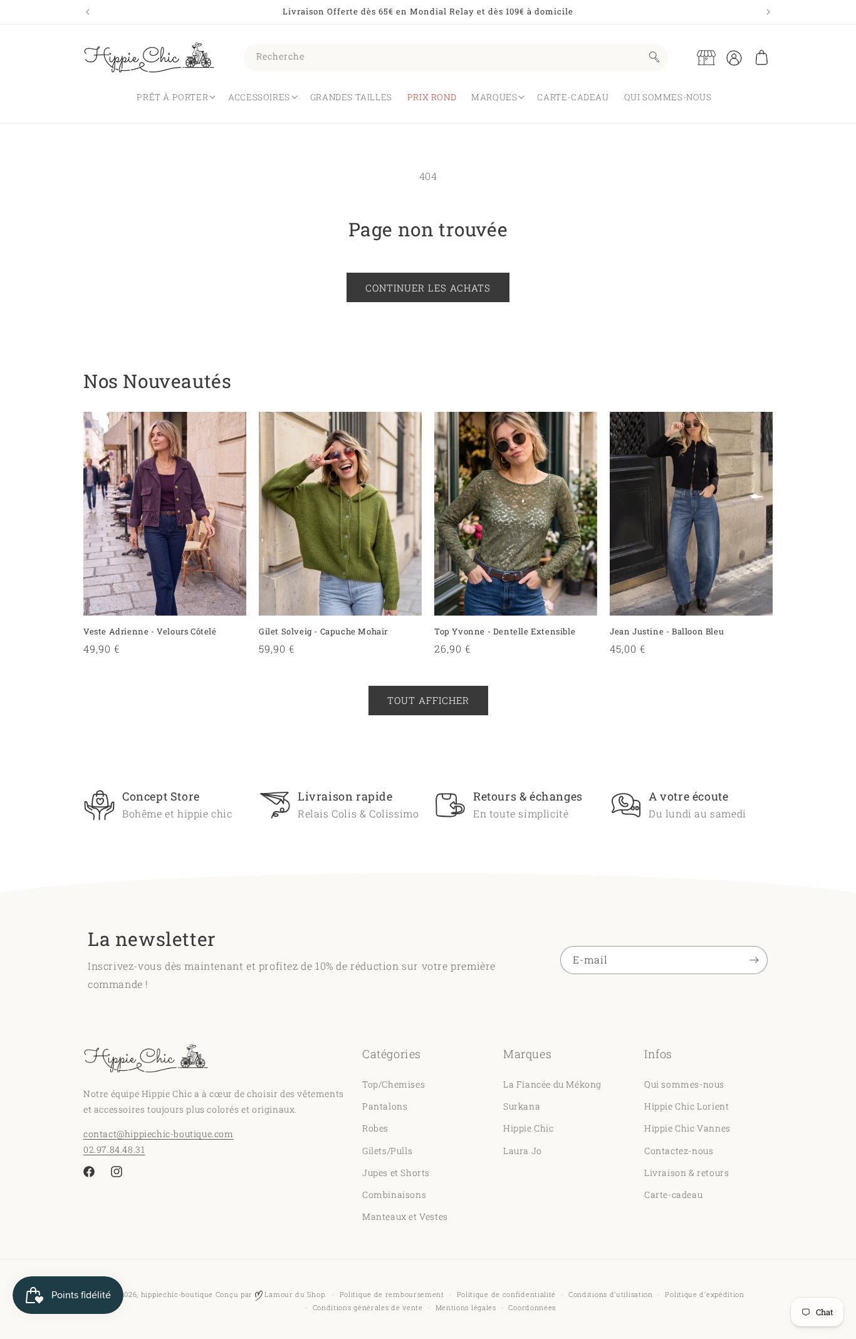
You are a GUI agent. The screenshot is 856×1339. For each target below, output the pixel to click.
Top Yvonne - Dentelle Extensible (504, 631)
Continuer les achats (428, 287)
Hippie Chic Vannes (687, 1129)
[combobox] (456, 57)
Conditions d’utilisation (610, 1294)
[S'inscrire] (754, 960)
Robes (375, 1129)
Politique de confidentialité (506, 1294)
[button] (761, 57)
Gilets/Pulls (387, 1151)
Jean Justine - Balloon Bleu (667, 631)
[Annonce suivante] (768, 12)
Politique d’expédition (704, 1294)
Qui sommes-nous (684, 1084)
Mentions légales (466, 1308)
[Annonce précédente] (88, 12)
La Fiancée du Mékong (552, 1084)
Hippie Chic (528, 1129)
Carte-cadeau (673, 1194)
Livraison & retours (686, 1173)
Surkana (521, 1106)
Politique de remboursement (392, 1294)
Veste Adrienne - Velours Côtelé (150, 631)
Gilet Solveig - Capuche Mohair (323, 631)
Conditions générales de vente (368, 1308)
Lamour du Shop (294, 1294)
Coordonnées (532, 1308)
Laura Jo (522, 1151)
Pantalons (384, 1106)
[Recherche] (654, 57)
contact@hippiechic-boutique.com (158, 1134)
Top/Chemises (393, 1084)
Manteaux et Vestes (405, 1216)
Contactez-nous (678, 1151)
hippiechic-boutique (177, 1294)
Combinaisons (394, 1194)
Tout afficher (428, 700)
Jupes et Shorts (396, 1173)
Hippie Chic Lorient (686, 1106)
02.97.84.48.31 (114, 1150)
